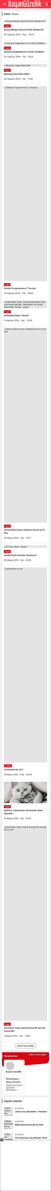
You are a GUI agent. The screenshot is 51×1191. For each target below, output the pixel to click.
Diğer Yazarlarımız (37, 1055)
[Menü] (4, 4)
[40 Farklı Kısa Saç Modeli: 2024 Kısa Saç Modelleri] (25, 1137)
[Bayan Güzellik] (24, 4)
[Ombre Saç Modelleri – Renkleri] (25, 1111)
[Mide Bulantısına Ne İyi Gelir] (25, 1124)
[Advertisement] (25, 1165)
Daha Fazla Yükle (25, 1046)
